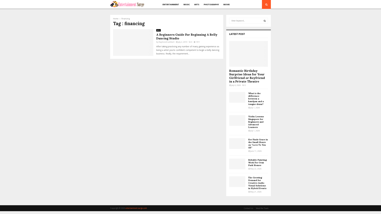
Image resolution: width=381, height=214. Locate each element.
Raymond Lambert (166, 42)
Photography (211, 4)
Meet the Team (262, 208)
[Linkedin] (258, 4)
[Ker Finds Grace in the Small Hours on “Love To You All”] (237, 143)
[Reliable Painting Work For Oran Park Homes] (237, 164)
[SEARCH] (264, 21)
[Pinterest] (255, 4)
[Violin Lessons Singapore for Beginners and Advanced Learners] (237, 120)
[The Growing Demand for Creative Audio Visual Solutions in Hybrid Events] (237, 181)
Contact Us (248, 208)
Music (187, 4)
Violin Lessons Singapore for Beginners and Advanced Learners (256, 122)
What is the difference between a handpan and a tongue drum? (256, 98)
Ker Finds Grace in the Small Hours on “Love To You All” (258, 143)
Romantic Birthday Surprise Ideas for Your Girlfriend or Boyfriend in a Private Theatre (247, 76)
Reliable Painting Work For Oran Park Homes (257, 163)
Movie (226, 4)
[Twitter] (252, 4)
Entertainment (171, 4)
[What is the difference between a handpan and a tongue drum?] (237, 97)
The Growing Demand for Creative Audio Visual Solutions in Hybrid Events (257, 183)
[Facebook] (248, 4)
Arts (196, 4)
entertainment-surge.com (136, 208)
